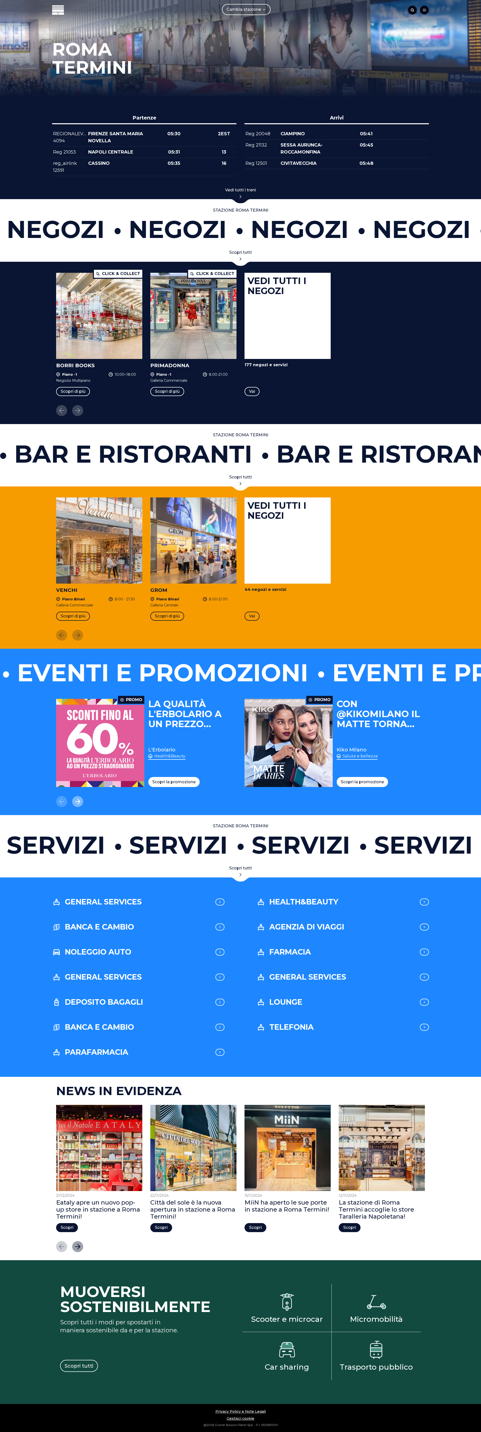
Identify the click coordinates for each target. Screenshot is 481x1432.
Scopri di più (73, 391)
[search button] (412, 10)
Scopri (67, 1227)
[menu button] (424, 10)
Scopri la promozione (174, 781)
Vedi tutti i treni (240, 190)
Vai (252, 391)
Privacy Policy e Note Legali (240, 1411)
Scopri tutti (240, 252)
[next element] (77, 801)
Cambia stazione (243, 9)
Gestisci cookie (240, 1418)
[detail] (219, 901)
